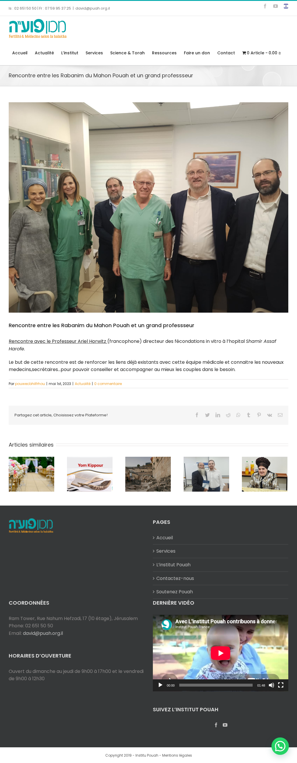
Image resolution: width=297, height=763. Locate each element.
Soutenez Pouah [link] (174, 591)
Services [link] (165, 551)
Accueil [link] (164, 537)
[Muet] (271, 685)
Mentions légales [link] (177, 755)
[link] (265, 6)
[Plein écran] (281, 685)
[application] (220, 653)
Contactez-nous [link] (175, 578)
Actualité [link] (82, 383)
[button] (280, 746)
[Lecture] (160, 685)
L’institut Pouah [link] (173, 564)
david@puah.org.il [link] (92, 8)
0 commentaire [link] (108, 383)
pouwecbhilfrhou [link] (30, 383)
